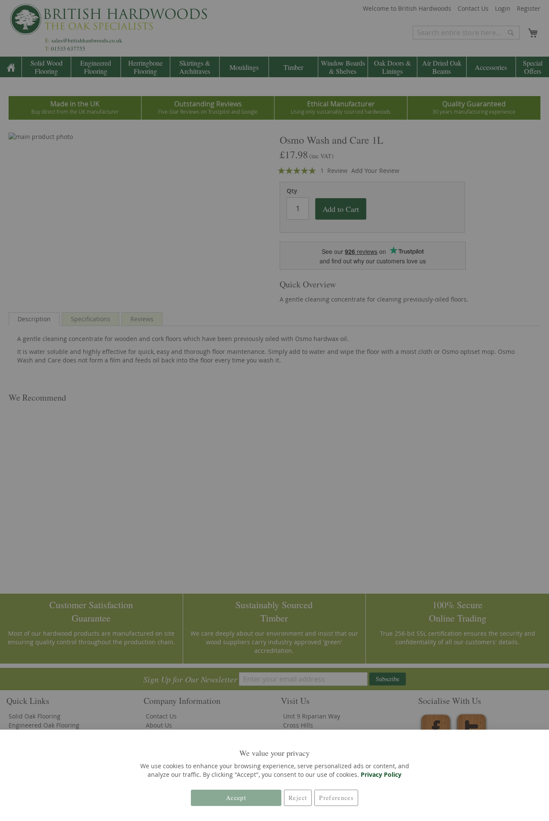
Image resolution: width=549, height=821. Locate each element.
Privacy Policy (381, 774)
